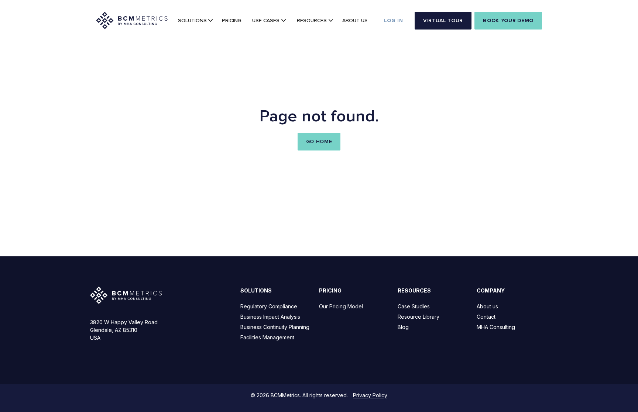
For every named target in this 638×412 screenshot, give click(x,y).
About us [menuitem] (487, 306)
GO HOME (319, 141)
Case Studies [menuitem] (414, 306)
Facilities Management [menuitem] (267, 337)
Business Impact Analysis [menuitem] (270, 317)
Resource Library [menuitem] (418, 317)
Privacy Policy (370, 395)
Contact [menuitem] (486, 317)
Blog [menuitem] (403, 327)
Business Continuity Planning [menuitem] (274, 327)
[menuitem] (194, 21)
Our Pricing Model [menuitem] (341, 306)
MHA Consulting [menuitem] (496, 327)
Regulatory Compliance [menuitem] (268, 306)
